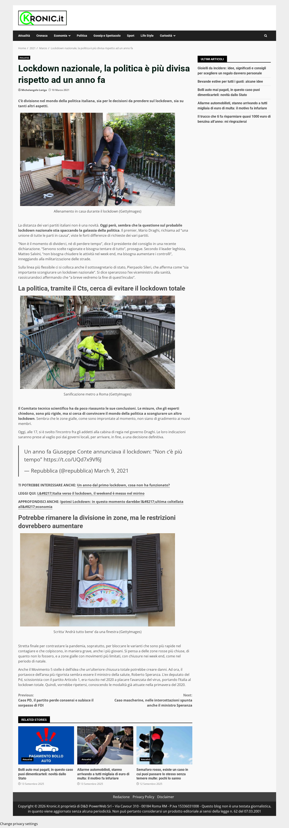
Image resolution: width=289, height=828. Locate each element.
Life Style (147, 35)
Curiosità (166, 35)
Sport (130, 35)
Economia (60, 35)
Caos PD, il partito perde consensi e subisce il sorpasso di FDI (56, 700)
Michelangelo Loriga (34, 90)
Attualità (24, 35)
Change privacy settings (19, 823)
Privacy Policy (143, 797)
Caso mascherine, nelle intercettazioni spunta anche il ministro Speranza (153, 700)
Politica (82, 35)
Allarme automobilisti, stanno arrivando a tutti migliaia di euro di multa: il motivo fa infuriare (105, 745)
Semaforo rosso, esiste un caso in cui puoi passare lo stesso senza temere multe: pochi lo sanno (164, 745)
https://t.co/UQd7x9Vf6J (73, 459)
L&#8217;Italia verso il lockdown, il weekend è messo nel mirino (90, 493)
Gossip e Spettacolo (107, 35)
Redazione (121, 797)
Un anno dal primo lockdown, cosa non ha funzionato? (123, 485)
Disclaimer (165, 797)
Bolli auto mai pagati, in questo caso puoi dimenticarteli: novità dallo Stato (46, 745)
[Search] (265, 36)
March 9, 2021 (111, 470)
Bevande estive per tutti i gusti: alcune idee (230, 81)
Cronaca (42, 35)
